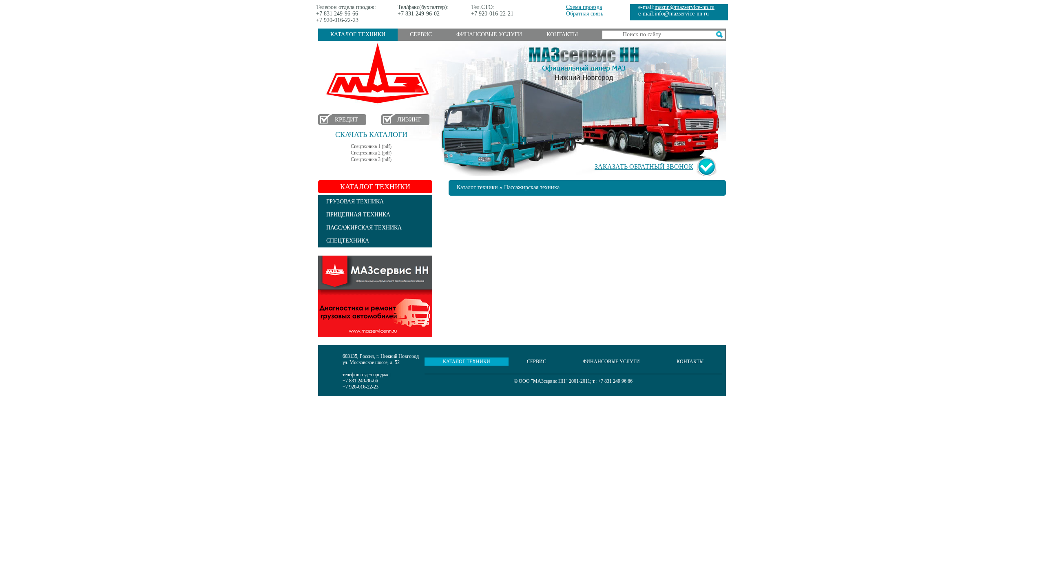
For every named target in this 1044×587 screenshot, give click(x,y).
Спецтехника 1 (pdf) (371, 146)
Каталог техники (357, 34)
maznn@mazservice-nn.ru (684, 7)
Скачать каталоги (371, 134)
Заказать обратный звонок (644, 166)
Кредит (346, 119)
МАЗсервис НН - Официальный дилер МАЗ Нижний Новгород (584, 62)
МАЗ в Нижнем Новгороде (379, 73)
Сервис (421, 34)
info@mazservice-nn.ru (682, 14)
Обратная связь (584, 14)
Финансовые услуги (489, 34)
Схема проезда (584, 7)
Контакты (562, 34)
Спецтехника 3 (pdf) (371, 159)
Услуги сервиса (375, 296)
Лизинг (409, 119)
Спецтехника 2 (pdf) (371, 153)
